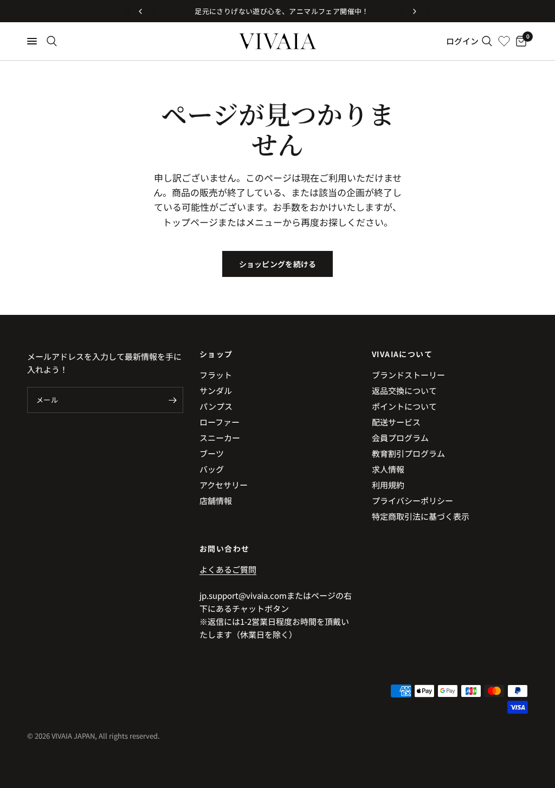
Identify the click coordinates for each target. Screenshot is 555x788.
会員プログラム (400, 437)
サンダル (215, 390)
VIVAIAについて (402, 354)
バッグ (211, 469)
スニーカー (219, 437)
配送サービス (396, 422)
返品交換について (404, 390)
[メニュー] (32, 41)
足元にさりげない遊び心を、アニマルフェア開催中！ (278, 11)
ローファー (219, 422)
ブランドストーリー (408, 374)
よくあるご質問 (227, 569)
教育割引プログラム (408, 453)
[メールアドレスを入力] (172, 400)
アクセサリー (223, 484)
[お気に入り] (504, 41)
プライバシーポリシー (412, 500)
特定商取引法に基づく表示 (420, 516)
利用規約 (388, 484)
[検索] (52, 41)
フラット (215, 374)
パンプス (216, 406)
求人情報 (388, 469)
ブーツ (211, 453)
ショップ (216, 354)
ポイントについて (404, 406)
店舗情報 (215, 500)
